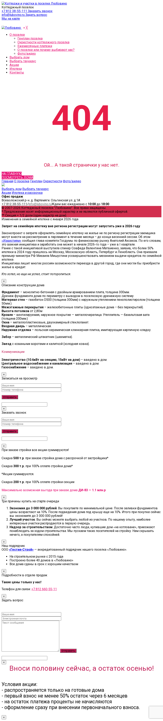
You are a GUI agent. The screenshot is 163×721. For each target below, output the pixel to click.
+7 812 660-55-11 (44, 589)
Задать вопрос (36, 15)
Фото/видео (72, 181)
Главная (7, 181)
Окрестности (52, 181)
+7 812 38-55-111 (15, 11)
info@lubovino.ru (13, 15)
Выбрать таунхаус (35, 189)
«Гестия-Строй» (21, 549)
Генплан (36, 181)
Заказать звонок (40, 11)
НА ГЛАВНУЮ (12, 174)
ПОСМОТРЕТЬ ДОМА (17, 177)
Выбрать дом (11, 189)
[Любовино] (12, 28)
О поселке (21, 181)
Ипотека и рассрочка (27, 193)
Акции (6, 193)
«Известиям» (11, 241)
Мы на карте (11, 18)
